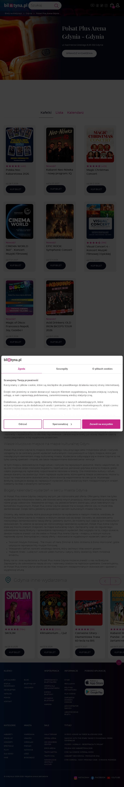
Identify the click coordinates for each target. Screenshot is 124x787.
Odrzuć (23, 424)
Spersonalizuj (60, 424)
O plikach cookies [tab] (102, 368)
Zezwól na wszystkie (101, 424)
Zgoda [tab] (21, 368)
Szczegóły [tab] (62, 368)
